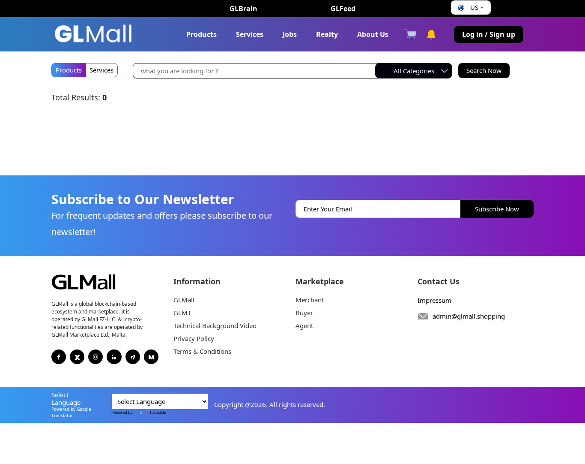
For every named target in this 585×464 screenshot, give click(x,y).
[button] (470, 7)
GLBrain (243, 8)
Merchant (309, 299)
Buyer (304, 312)
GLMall (183, 299)
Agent (304, 325)
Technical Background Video (215, 325)
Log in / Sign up (488, 34)
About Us (372, 34)
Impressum (434, 300)
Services (249, 34)
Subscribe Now (497, 209)
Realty (327, 34)
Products (201, 34)
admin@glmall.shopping (469, 316)
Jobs (290, 34)
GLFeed (343, 8)
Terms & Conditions (202, 351)
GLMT (182, 312)
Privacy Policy (193, 338)
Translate (157, 412)
